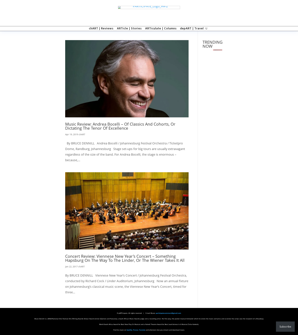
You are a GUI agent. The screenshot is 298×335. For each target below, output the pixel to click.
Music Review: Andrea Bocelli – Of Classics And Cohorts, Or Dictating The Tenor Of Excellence (120, 126)
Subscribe (285, 326)
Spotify (129, 330)
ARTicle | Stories (129, 29)
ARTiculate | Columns (161, 29)
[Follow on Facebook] (213, 13)
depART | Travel (192, 29)
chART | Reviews (101, 29)
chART (82, 134)
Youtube (142, 330)
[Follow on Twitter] (221, 13)
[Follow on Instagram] (230, 13)
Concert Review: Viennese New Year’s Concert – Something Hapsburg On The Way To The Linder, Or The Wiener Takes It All (125, 258)
